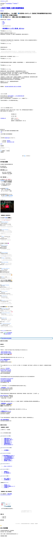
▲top (1, 143)
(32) (8, 459)
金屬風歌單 (10, 332)
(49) (7, 478)
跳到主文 (2, 10)
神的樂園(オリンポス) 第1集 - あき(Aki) (13, 28)
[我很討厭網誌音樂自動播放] (26, 338)
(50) (8, 442)
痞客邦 (6, 137)
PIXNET (19, 523)
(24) (7, 479)
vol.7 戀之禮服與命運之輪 (19, 95)
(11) (9, 458)
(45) (7, 466)
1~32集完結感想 (6, 403)
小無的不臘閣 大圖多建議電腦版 (12, 8)
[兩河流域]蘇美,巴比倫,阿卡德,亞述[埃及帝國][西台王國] (6, 380)
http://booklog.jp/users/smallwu (5, 494)
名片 (3, 24)
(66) (8, 444)
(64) (7, 472)
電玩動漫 (9, 19)
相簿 (3, 21)
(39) (9, 456)
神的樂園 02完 (3, 118)
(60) (6, 471)
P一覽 (3, 330)
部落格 (3, 22)
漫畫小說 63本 (5, 411)
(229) (8, 438)
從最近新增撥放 (8, 333)
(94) (7, 440)
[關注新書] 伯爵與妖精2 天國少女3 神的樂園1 (13, 86)
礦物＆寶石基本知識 (4, 395)
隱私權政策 (32, 523)
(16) (8, 460)
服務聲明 (36, 523)
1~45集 (4, 387)
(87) (8, 455)
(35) (6, 487)
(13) (9, 486)
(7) (6, 450)
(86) (7, 443)
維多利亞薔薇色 (11, 95)
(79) (8, 439)
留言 (8, 137)
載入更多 (2, 145)
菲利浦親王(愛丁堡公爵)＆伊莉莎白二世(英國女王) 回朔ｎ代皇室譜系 (5, 369)
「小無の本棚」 (9, 493)
